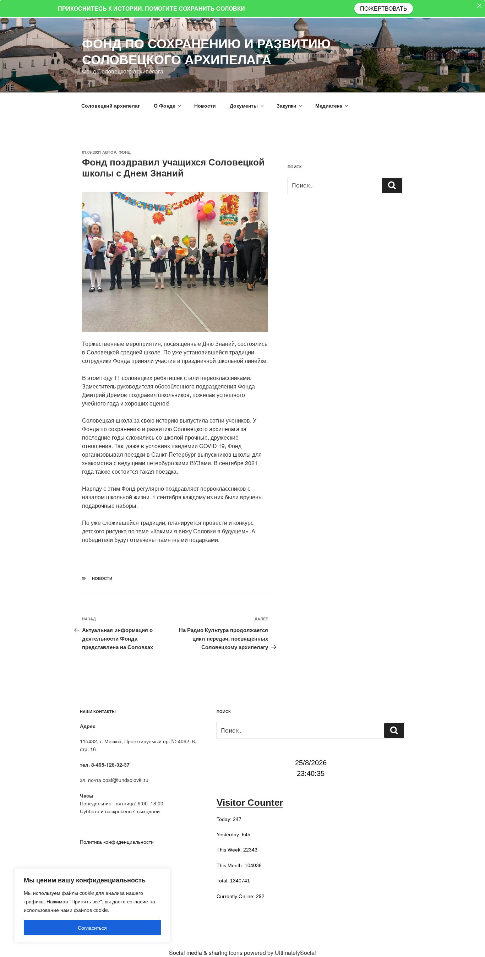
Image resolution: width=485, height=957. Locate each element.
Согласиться (92, 927)
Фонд (125, 152)
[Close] (479, 5)
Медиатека (328, 105)
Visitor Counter (250, 802)
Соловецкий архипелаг (110, 105)
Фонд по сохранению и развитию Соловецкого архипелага (206, 51)
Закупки (286, 105)
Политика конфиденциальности (117, 841)
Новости (205, 105)
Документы (244, 105)
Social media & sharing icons (206, 952)
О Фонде (164, 105)
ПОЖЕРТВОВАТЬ (383, 8)
